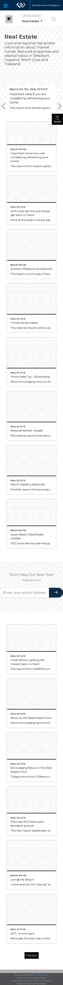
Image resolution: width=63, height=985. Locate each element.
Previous (31, 955)
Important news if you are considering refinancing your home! (30, 98)
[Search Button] (54, 19)
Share (57, 122)
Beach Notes (19, 89)
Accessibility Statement (21, 980)
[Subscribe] (56, 593)
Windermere (42, 975)
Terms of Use (23, 978)
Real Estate (39, 89)
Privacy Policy (39, 978)
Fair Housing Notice (43, 980)
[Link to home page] (21, 5)
